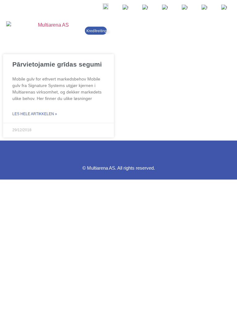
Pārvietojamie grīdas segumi (57, 64)
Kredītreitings (97, 31)
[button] (225, 31)
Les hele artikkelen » (34, 114)
